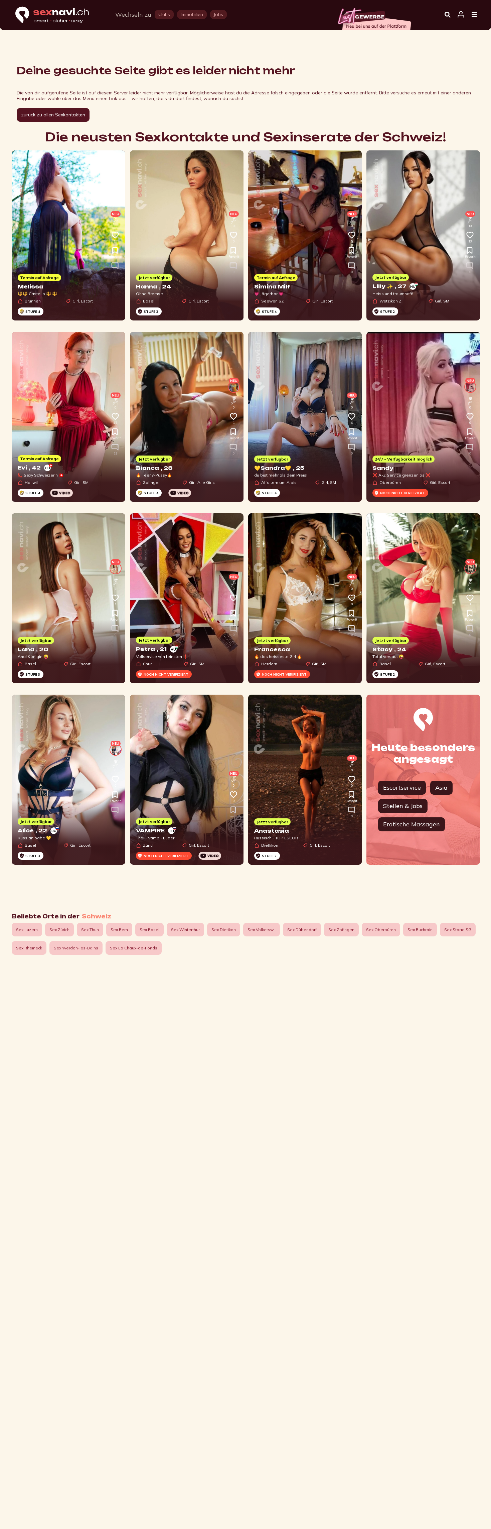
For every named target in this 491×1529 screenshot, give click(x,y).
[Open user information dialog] (461, 14)
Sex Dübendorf (302, 929)
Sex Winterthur (185, 929)
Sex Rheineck (29, 947)
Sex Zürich (59, 929)
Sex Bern (119, 929)
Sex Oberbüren (381, 929)
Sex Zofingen (341, 929)
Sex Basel (149, 929)
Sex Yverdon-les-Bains (76, 947)
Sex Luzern (27, 929)
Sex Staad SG (457, 929)
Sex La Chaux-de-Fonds (133, 947)
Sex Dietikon (223, 929)
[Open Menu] (474, 15)
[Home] (58, 15)
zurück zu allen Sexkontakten (53, 115)
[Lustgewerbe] (374, 17)
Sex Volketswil (262, 929)
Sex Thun (90, 929)
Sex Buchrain (420, 929)
